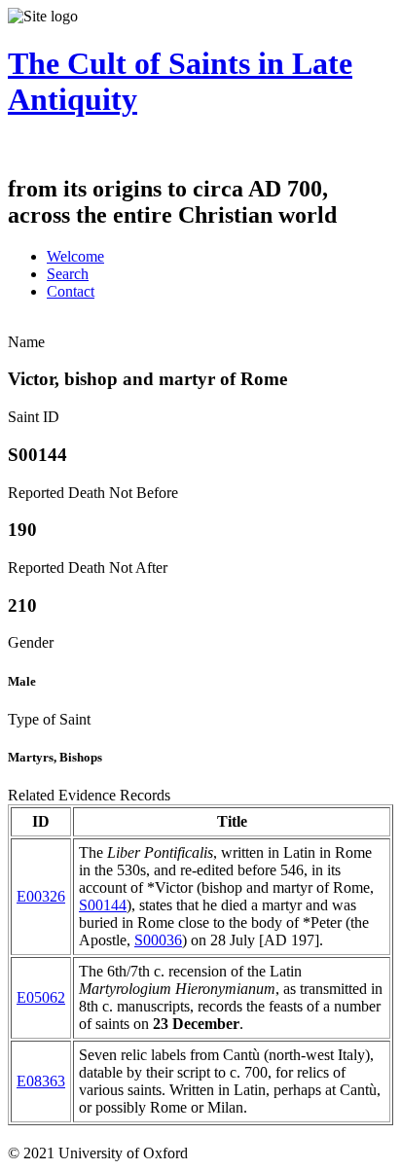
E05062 (41, 997)
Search (68, 274)
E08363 (41, 1081)
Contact (70, 291)
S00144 (103, 905)
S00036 (158, 940)
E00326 (41, 896)
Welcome (75, 256)
